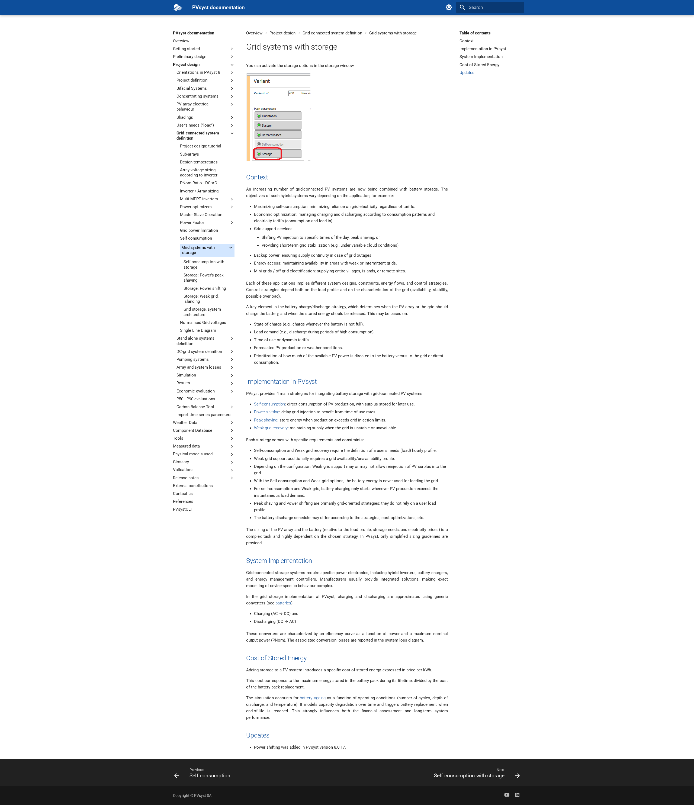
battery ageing (312, 697)
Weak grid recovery (271, 428)
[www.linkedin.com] (517, 795)
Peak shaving (265, 420)
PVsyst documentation (193, 33)
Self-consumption (269, 404)
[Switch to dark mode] (449, 7)
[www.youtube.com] (507, 795)
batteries (283, 603)
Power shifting (266, 412)
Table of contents (475, 33)
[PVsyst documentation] (178, 7)
